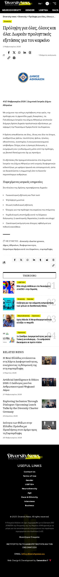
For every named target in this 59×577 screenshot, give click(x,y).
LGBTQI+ (21, 282)
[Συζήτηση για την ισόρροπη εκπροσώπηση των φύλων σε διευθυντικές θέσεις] (8, 304)
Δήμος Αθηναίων (10, 245)
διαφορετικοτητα (28, 245)
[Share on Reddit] (47, 260)
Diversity (7, 21)
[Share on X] (14, 52)
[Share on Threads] (29, 52)
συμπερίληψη (46, 249)
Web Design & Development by (27, 560)
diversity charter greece (32, 241)
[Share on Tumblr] (40, 260)
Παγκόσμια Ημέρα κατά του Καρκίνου (21, 249)
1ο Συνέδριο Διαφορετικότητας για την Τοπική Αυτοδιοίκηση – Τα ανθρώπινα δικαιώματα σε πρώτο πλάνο (34, 339)
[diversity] (24, 456)
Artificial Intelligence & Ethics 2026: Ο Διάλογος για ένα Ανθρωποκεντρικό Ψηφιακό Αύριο (21, 385)
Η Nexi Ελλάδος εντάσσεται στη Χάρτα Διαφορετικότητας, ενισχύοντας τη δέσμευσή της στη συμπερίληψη (20, 363)
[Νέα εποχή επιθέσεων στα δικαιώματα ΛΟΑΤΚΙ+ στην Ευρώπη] (8, 287)
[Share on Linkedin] (24, 52)
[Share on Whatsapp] (19, 52)
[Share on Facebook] (8, 52)
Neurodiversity (24, 316)
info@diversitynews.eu (33, 554)
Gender (30, 299)
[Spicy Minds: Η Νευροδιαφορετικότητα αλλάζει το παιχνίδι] (8, 321)
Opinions (36, 316)
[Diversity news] (18, 3)
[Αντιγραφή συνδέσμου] (8, 57)
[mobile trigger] (53, 3)
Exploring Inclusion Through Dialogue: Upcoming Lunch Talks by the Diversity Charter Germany (20, 406)
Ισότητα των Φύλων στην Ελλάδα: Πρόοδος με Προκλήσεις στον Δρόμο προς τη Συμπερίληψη (20, 428)
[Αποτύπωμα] (14, 57)
